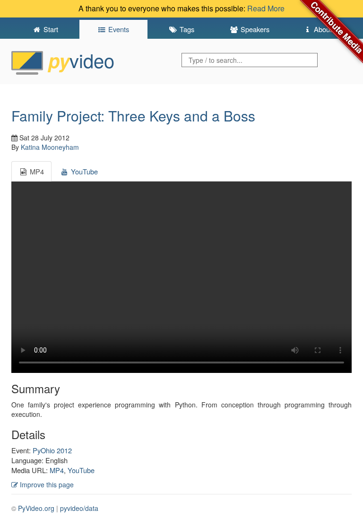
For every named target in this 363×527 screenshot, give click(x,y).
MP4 (57, 470)
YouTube (81, 470)
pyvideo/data (79, 508)
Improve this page (46, 484)
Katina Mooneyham (50, 147)
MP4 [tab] (36, 171)
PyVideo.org (36, 508)
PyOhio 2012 (52, 450)
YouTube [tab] (83, 171)
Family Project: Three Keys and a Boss (133, 115)
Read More (266, 8)
